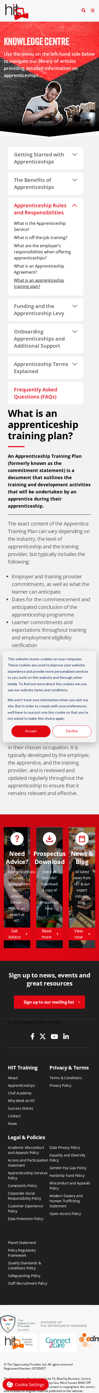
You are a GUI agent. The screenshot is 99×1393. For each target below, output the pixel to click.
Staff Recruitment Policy (27, 1283)
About (13, 1077)
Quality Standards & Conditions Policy (24, 1265)
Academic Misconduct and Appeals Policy (26, 1150)
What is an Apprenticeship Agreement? (39, 269)
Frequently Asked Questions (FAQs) (35, 393)
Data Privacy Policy (65, 1147)
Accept (31, 731)
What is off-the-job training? (40, 237)
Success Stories (20, 1108)
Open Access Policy (65, 1213)
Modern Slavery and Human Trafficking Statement (66, 1200)
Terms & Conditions (66, 1077)
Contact (14, 1115)
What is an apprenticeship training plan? (39, 283)
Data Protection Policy (25, 1218)
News (12, 1123)
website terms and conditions (44, 690)
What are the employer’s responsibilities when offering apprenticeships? (42, 252)
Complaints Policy (22, 1185)
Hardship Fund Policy (67, 1175)
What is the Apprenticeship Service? (40, 226)
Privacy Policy (60, 1085)
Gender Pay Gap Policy (68, 1167)
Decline (72, 731)
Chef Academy (19, 1093)
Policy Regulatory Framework (22, 1253)
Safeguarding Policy (24, 1275)
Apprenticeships (21, 1085)
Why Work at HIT (21, 1100)
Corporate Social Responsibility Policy (24, 1196)
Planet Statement (22, 1242)
